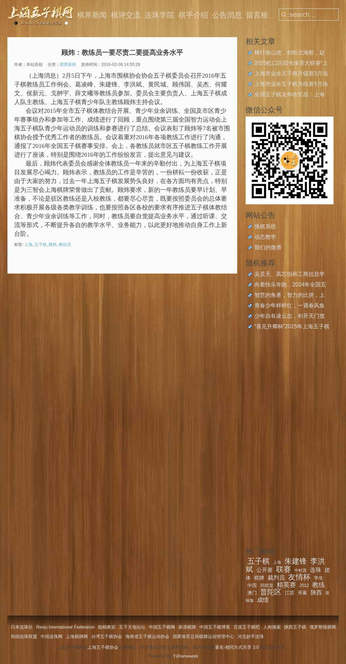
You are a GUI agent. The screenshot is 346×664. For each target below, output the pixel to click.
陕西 (316, 592)
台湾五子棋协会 (106, 636)
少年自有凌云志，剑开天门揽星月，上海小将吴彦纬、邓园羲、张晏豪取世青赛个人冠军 (289, 317)
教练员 (65, 244)
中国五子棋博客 (214, 627)
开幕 (302, 592)
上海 (28, 244)
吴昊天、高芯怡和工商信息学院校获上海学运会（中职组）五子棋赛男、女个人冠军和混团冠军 (289, 275)
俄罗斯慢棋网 (323, 627)
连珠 (315, 570)
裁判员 (276, 577)
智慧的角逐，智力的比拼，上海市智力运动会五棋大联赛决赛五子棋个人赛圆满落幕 (289, 296)
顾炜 (53, 244)
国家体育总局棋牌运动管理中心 (203, 636)
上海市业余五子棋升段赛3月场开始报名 (291, 84)
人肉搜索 (272, 627)
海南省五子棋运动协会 (147, 636)
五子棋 (40, 244)
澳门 (252, 592)
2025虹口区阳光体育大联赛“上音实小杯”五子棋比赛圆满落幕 (291, 64)
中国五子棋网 (162, 627)
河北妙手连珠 (251, 636)
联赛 (283, 569)
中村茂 (300, 570)
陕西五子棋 (295, 627)
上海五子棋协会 (103, 647)
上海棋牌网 (77, 636)
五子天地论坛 (132, 627)
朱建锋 (296, 561)
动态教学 (265, 237)
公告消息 (227, 15)
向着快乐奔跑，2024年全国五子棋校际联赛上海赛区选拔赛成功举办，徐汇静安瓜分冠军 (290, 285)
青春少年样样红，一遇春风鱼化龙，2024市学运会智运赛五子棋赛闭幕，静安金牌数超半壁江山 (290, 306)
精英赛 (286, 584)
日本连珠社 (22, 627)
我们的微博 (267, 247)
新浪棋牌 (187, 627)
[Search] (284, 14)
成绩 (263, 600)
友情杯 (299, 577)
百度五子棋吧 (246, 627)
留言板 (257, 15)
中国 (252, 585)
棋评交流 (126, 15)
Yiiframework (185, 656)
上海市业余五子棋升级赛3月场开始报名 (291, 74)
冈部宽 (266, 585)
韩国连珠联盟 (24, 636)
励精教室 (107, 627)
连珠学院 (159, 15)
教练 (318, 584)
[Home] (41, 15)
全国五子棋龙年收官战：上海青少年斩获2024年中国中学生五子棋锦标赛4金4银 (290, 95)
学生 (318, 578)
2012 (304, 585)
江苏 (289, 592)
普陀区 (270, 592)
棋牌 (259, 578)
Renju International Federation (65, 627)
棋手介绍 (193, 15)
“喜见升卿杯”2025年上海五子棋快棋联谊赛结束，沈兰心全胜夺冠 (291, 327)
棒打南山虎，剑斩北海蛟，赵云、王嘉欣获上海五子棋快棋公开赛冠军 (289, 53)
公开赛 (264, 570)
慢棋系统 (265, 226)
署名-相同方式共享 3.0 (237, 647)
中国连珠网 (52, 636)
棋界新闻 (92, 15)
